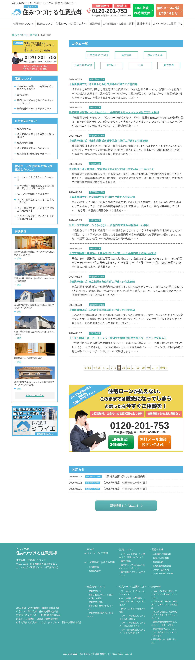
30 (143, 367)
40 (148, 367)
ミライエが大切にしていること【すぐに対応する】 (35, 217)
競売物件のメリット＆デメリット (34, 108)
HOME (90, 549)
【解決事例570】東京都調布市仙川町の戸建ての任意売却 (102, 281)
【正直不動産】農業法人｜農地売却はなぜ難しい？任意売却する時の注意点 (112, 253)
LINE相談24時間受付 (142, 10)
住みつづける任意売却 (52, 10)
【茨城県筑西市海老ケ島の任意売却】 (108, 476)
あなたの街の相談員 (162, 566)
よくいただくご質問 (164, 23)
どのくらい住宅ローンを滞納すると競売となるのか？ (35, 87)
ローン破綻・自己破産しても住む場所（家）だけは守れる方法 (35, 187)
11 (128, 367)
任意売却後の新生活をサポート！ (34, 154)
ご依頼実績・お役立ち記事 (118, 23)
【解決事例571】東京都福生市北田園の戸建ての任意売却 (102, 197)
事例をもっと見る (35, 395)
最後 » (163, 367)
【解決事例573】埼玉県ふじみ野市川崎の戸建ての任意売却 (103, 84)
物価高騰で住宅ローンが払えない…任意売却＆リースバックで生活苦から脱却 (114, 112)
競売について (45, 23)
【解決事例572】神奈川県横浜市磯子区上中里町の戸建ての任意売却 (108, 140)
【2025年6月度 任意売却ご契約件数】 (108, 482)
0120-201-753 (109, 11)
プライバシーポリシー (163, 573)
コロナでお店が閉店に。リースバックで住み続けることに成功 (164, 594)
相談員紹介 (158, 562)
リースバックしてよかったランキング (35, 178)
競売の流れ (23, 95)
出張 (140, 65)
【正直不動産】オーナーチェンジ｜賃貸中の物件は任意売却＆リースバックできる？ (118, 338)
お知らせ (112, 65)
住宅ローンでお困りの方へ (71, 23)
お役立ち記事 (155, 55)
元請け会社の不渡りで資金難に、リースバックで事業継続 (164, 604)
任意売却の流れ (25, 142)
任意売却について (23, 23)
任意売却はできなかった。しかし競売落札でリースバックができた (164, 632)
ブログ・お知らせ (161, 569)
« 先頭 (96, 367)
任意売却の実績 (83, 65)
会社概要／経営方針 (162, 554)
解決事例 (95, 23)
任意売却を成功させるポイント (33, 148)
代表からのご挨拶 (161, 558)
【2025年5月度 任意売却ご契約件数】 (108, 488)
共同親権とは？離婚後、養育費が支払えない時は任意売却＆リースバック (111, 168)
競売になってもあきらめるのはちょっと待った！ (35, 101)
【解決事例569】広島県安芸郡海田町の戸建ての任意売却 (102, 309)
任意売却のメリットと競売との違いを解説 (35, 135)
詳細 (19, 258)
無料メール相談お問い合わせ (168, 10)
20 (138, 367)
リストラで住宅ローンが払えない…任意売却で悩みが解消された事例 (109, 225)
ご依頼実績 (94, 567)
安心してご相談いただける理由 (33, 194)
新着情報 (126, 55)
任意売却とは (24, 128)
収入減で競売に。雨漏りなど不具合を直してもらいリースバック (164, 615)
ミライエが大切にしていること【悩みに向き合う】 (35, 209)
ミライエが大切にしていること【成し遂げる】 (35, 200)
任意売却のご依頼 (97, 55)
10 (123, 367)
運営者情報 (143, 23)
